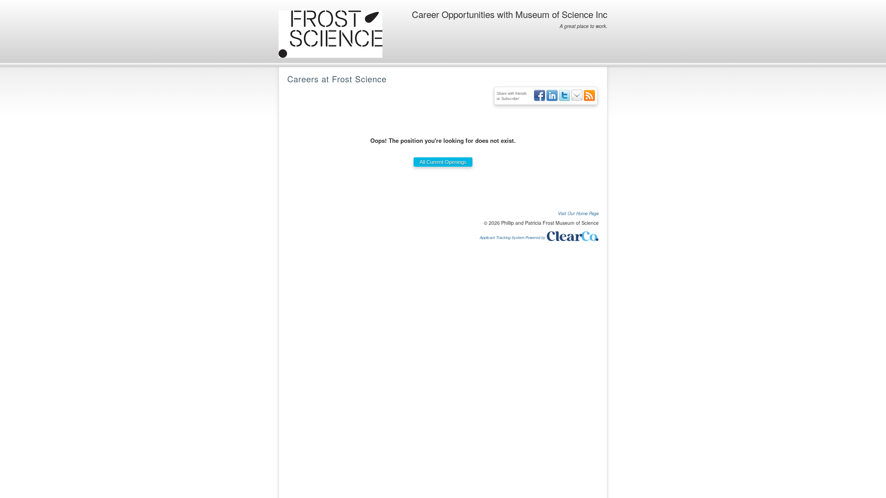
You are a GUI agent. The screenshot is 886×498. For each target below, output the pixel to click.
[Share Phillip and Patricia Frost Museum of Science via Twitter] (564, 100)
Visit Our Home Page (578, 213)
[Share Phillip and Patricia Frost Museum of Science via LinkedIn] (552, 100)
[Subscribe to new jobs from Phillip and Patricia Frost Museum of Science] (589, 100)
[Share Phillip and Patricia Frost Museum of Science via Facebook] (539, 100)
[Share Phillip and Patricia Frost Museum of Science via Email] (577, 100)
